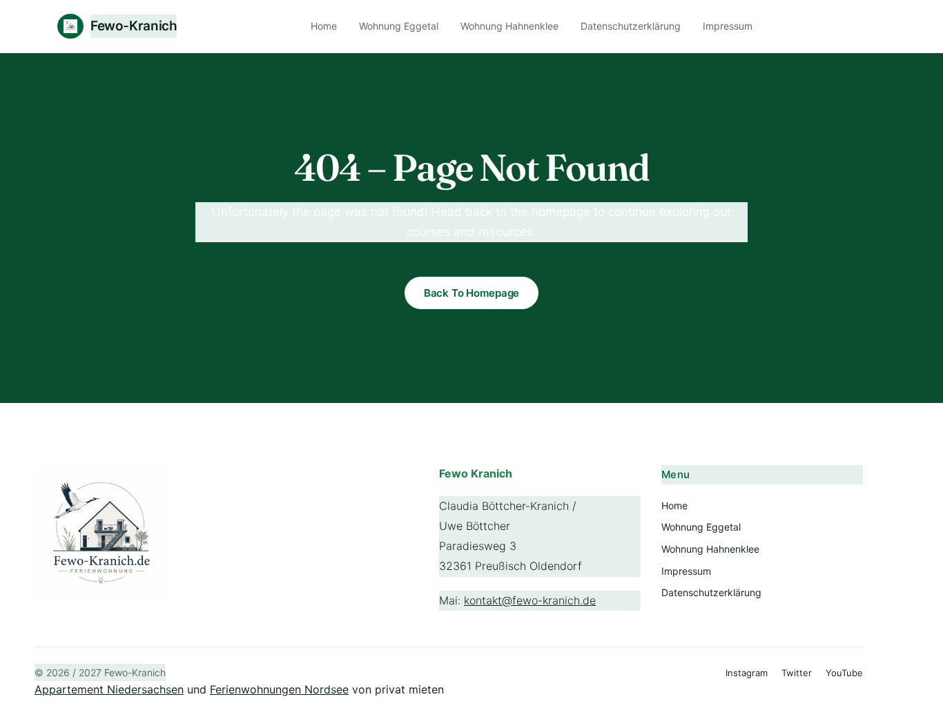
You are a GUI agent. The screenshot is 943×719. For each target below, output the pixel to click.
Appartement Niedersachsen (109, 689)
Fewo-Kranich (133, 26)
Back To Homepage (472, 292)
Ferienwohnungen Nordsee (279, 689)
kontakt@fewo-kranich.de (530, 600)
